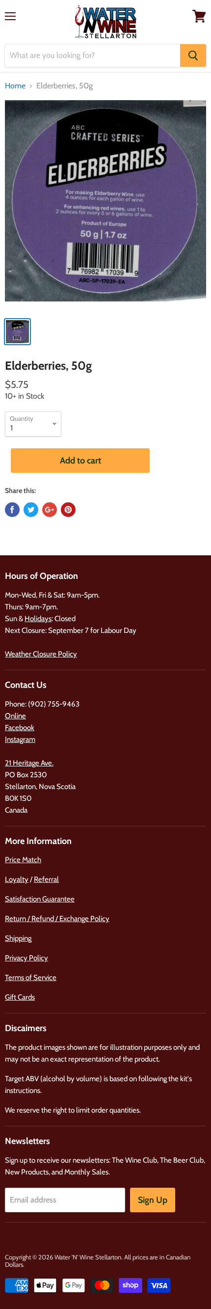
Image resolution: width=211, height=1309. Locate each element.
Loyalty (16, 879)
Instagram (20, 739)
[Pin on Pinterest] (68, 509)
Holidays (38, 618)
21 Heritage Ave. (29, 763)
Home (15, 86)
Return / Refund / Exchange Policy (57, 918)
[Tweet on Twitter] (31, 509)
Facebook (19, 727)
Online (15, 715)
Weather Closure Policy (41, 654)
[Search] (193, 55)
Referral (46, 879)
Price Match (23, 859)
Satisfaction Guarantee (40, 899)
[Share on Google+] (49, 509)
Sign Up (152, 1200)
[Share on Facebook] (12, 509)
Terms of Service (30, 977)
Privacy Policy (26, 958)
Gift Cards (20, 997)
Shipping (18, 938)
